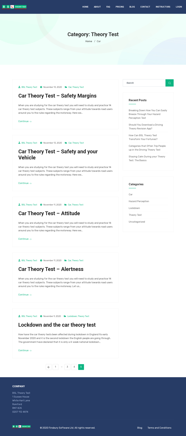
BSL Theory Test (29, 87)
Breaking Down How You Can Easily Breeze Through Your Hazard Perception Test (148, 114)
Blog (132, 7)
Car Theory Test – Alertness (50, 269)
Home (85, 7)
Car (69, 87)
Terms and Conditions (159, 427)
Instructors (163, 7)
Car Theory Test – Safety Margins (57, 96)
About (97, 7)
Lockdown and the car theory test (57, 325)
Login (179, 7)
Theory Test (78, 87)
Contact (145, 7)
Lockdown (72, 316)
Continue (23, 121)
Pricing (120, 7)
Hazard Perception (139, 201)
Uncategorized (137, 221)
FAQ (108, 7)
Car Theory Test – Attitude (49, 213)
